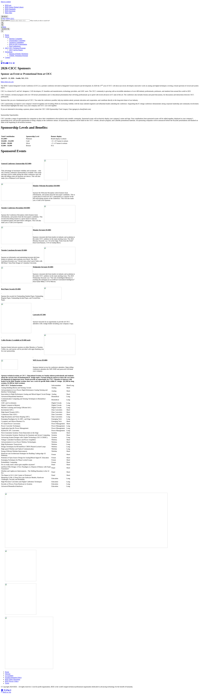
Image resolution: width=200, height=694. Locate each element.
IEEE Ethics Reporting (12, 679)
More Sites (8, 13)
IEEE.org (8, 5)
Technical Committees (16, 42)
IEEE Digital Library (14, 7)
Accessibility (9, 676)
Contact (7, 57)
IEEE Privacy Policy (12, 681)
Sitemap (7, 674)
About (7, 37)
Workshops (8, 52)
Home (7, 35)
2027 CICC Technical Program (15, 48)
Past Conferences (15, 46)
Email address (5, 20)
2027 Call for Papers (16, 50)
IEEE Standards (10, 9)
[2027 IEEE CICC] (7, 18)
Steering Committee (15, 39)
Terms (7, 683)
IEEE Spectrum (10, 11)
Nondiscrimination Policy (13, 677)
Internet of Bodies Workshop (18, 54)
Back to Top (6, 692)
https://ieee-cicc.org (7, 82)
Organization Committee (17, 40)
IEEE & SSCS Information (18, 44)
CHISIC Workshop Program (18, 55)
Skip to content (6, 2)
